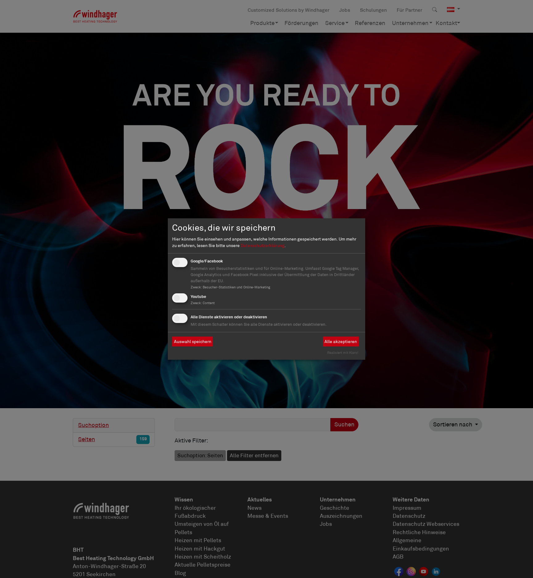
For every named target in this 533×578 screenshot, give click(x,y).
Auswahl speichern (192, 341)
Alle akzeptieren (340, 341)
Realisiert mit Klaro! (342, 352)
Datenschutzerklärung (262, 245)
